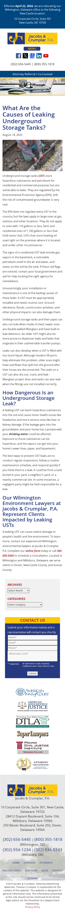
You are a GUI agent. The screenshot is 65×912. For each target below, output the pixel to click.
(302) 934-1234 (17, 849)
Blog (45, 870)
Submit (32, 673)
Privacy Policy (32, 907)
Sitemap (32, 878)
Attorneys (45, 862)
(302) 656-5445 (21, 64)
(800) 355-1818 (44, 64)
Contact (57, 870)
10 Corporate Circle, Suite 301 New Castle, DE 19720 (32, 20)
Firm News (31, 870)
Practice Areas (11, 870)
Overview (29, 862)
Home (16, 862)
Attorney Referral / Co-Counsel (32, 74)
